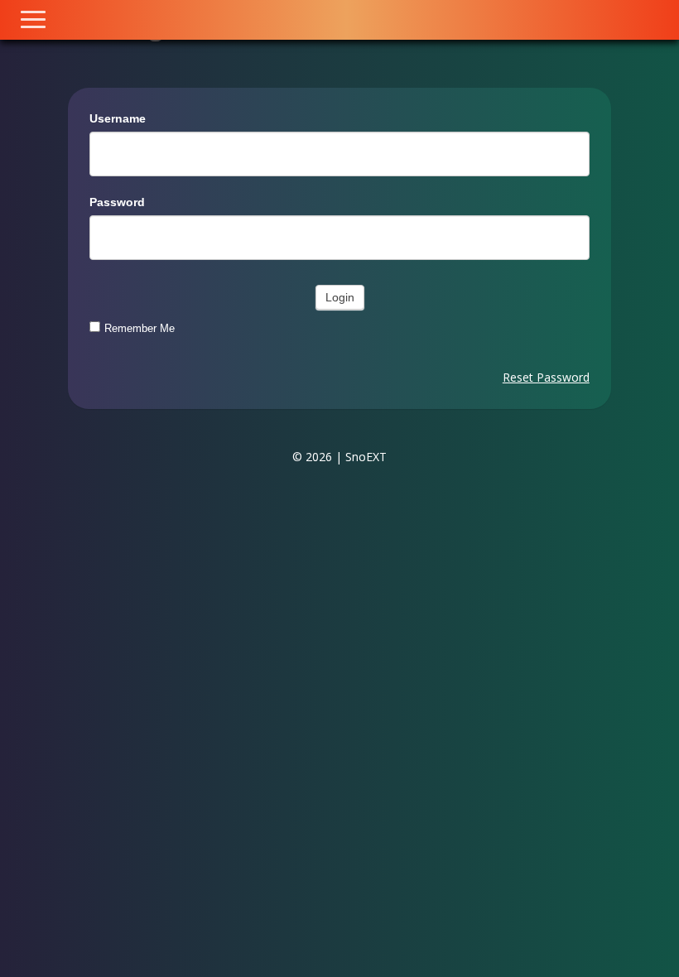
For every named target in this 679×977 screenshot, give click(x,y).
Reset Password (546, 377)
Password (117, 202)
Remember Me (139, 328)
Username (117, 118)
